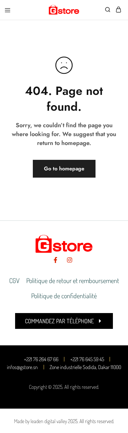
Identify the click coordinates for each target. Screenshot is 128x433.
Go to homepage (64, 168)
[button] (64, 321)
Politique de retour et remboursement (72, 280)
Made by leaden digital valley (40, 421)
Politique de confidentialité (64, 295)
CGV (14, 280)
